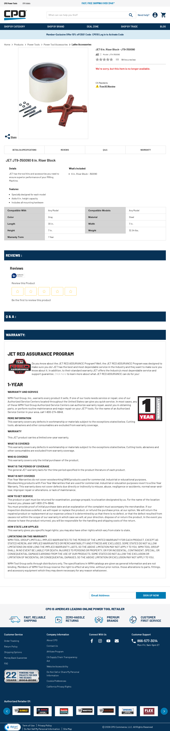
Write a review (128, 60)
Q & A (105, 150)
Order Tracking (11, 640)
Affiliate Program (55, 651)
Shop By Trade (129, 26)
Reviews (65, 150)
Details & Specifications (24, 150)
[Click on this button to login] (155, 15)
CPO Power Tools (10, 3)
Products (18, 44)
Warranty (145, 150)
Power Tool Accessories (56, 44)
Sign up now (151, 595)
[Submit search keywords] (131, 15)
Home (7, 44)
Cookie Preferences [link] (56, 680)
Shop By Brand (55, 26)
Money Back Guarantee (15, 657)
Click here (60, 373)
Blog (163, 26)
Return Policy (10, 646)
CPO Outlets (26, 3)
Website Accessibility (57, 666)
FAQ (6, 663)
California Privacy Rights (59, 686)
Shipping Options (13, 652)
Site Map (67, 729)
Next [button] (164, 711)
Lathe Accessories (81, 44)
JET (97, 54)
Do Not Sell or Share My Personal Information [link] (63, 673)
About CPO (52, 640)
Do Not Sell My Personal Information (42, 729)
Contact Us (52, 645)
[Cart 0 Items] (163, 14)
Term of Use (28, 725)
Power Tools (33, 44)
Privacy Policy (45, 725)
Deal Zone (93, 26)
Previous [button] (6, 711)
